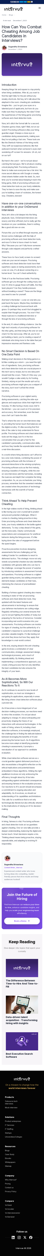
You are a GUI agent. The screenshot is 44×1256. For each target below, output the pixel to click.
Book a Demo (20, 921)
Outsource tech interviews (11, 1102)
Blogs (11, 15)
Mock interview (11, 1107)
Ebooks (8, 1158)
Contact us (9, 1187)
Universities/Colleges (13, 1137)
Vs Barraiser (10, 1217)
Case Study (9, 1154)
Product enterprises (13, 1121)
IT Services (9, 1125)
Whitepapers (10, 1162)
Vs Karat (8, 1205)
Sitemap (8, 1166)
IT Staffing (9, 1129)
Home (4, 15)
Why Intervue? (11, 1180)
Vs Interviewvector (12, 1213)
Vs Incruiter (9, 1209)
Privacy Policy (10, 1191)
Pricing (8, 1184)
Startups (8, 1133)
